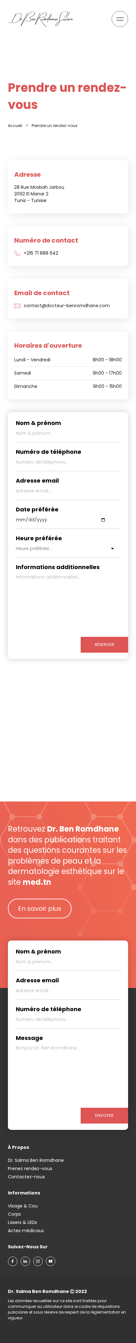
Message (29, 1038)
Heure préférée (39, 538)
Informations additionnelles (58, 567)
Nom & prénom (38, 423)
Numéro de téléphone (48, 452)
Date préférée (37, 509)
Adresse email (37, 481)
